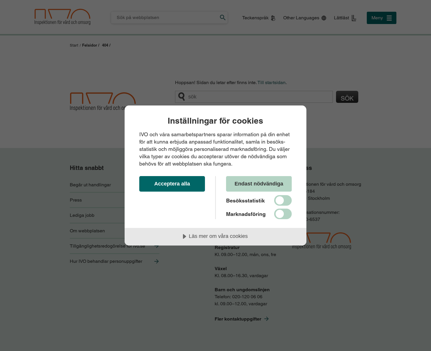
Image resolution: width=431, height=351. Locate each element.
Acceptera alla (172, 184)
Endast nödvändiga (259, 184)
